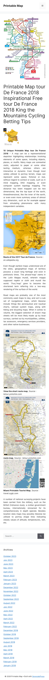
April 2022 (8, 619)
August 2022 (9, 603)
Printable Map (13, 5)
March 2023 (8, 576)
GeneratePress (38, 676)
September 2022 (11, 599)
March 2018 (8, 658)
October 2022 (9, 595)
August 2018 (9, 642)
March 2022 (8, 622)
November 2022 (10, 591)
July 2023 (7, 560)
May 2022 (8, 615)
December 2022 (10, 587)
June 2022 (8, 611)
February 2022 (10, 626)
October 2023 (9, 556)
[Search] (40, 536)
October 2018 (9, 634)
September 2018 (11, 638)
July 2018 (7, 646)
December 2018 (10, 630)
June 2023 (8, 564)
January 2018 (9, 665)
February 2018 (10, 661)
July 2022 (7, 607)
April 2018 (8, 654)
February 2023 (10, 580)
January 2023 (9, 583)
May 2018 (7, 650)
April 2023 (8, 572)
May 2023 (8, 568)
